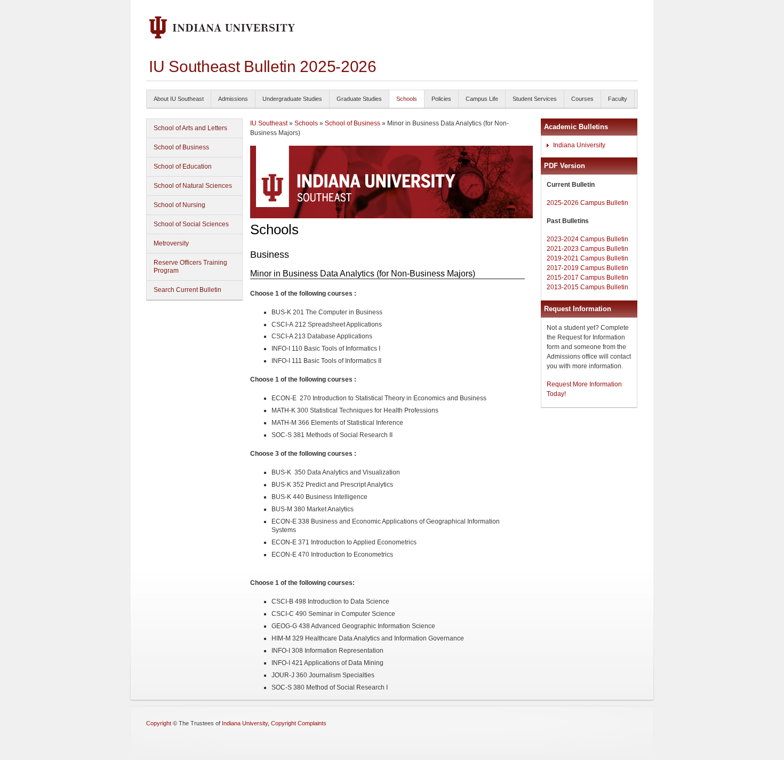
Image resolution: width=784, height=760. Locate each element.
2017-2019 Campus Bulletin (587, 268)
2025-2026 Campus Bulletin (587, 203)
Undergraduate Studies (292, 99)
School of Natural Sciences (193, 185)
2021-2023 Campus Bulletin (587, 248)
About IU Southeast (179, 99)
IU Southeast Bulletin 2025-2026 (263, 66)
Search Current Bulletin (187, 290)
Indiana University (579, 145)
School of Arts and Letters (190, 128)
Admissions (233, 99)
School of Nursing (179, 205)
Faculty (617, 99)
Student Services (535, 99)
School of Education (183, 166)
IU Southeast (268, 123)
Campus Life (482, 99)
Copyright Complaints (298, 723)
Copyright (158, 723)
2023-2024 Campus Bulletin (587, 239)
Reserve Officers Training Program (190, 266)
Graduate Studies (359, 99)
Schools (406, 99)
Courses (582, 99)
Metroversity (171, 243)
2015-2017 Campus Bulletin (587, 277)
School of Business (181, 147)
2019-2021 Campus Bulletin (587, 258)
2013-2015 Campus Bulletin (587, 287)
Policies (441, 99)
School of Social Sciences (191, 224)
